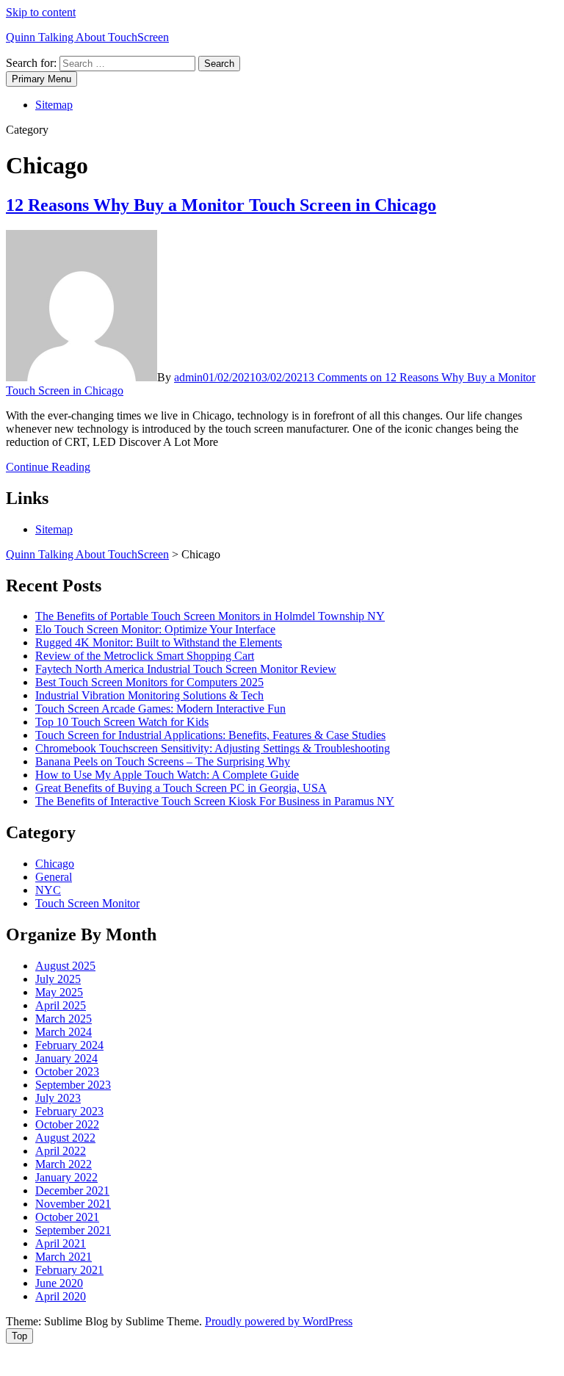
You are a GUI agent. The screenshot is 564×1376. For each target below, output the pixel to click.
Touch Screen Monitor (87, 903)
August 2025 (65, 965)
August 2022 (65, 1137)
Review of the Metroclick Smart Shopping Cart (144, 655)
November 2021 (73, 1203)
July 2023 (58, 1098)
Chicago (54, 863)
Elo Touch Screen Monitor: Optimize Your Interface (155, 629)
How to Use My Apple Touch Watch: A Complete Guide (167, 774)
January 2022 (66, 1177)
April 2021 (60, 1243)
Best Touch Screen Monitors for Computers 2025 (149, 682)
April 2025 (60, 1005)
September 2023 (73, 1084)
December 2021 (72, 1190)
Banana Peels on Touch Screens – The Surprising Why (162, 761)
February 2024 (69, 1045)
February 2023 (69, 1111)
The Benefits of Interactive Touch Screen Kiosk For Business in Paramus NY (214, 801)
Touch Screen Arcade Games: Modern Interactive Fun (160, 708)
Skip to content (41, 12)
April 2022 (60, 1151)
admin (188, 377)
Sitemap (54, 104)
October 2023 (67, 1071)
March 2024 (63, 1032)
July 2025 (58, 979)
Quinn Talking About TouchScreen (87, 37)
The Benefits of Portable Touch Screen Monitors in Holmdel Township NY (210, 616)
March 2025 (63, 1018)
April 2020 (60, 1296)
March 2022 (63, 1164)
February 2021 (69, 1270)
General (53, 877)
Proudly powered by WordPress (278, 1321)
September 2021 (73, 1230)
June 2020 (59, 1283)
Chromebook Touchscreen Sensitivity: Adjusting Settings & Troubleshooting (212, 748)
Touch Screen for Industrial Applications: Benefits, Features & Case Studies (210, 735)
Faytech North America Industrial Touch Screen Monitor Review (185, 669)
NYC (48, 890)
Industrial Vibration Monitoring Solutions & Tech (149, 695)
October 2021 (67, 1217)
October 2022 (67, 1124)
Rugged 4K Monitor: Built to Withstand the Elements (158, 642)
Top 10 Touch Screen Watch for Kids (122, 722)
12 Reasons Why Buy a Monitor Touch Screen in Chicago (221, 205)
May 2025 (59, 992)
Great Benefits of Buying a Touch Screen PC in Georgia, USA (181, 788)
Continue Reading (48, 467)
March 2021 (63, 1256)
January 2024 (66, 1058)
